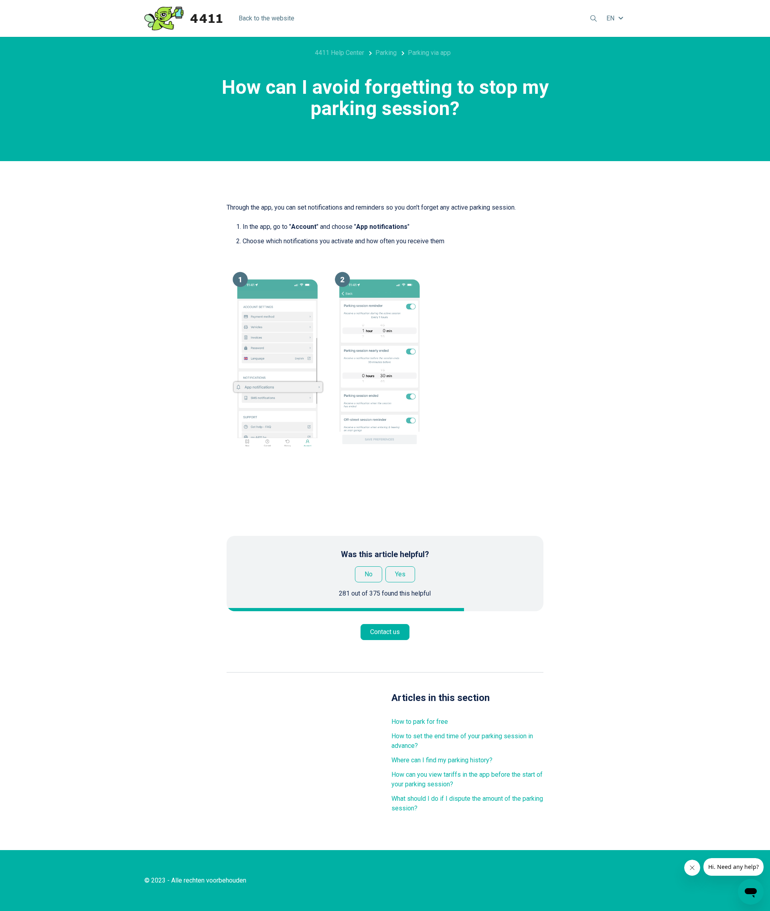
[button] (616, 18)
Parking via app (429, 53)
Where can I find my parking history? (441, 760)
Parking (386, 53)
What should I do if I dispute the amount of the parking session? (467, 803)
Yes (400, 574)
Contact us (385, 632)
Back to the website (266, 18)
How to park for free (419, 721)
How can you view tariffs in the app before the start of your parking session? (467, 779)
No (369, 574)
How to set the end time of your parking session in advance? (462, 740)
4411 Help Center (339, 53)
